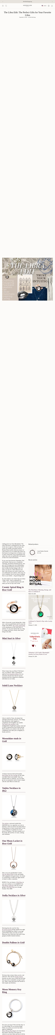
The (5, 823)
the (7, 929)
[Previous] (2, 1)
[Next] (52, 1)
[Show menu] (2, 6)
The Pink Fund (11, 887)
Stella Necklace (13, 895)
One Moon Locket (12, 842)
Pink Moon (19, 882)
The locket (8, 874)
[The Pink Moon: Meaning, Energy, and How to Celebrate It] (41, 576)
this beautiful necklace (13, 674)
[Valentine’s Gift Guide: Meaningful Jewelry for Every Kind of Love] (41, 638)
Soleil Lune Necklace (12, 685)
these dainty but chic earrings (9, 775)
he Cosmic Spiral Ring (19, 625)
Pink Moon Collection (8, 885)
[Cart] (52, 6)
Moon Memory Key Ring (11, 990)
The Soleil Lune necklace (8, 724)
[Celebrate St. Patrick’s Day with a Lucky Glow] (41, 607)
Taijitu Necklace (11, 789)
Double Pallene (13, 942)
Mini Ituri (11, 638)
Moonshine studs (11, 739)
